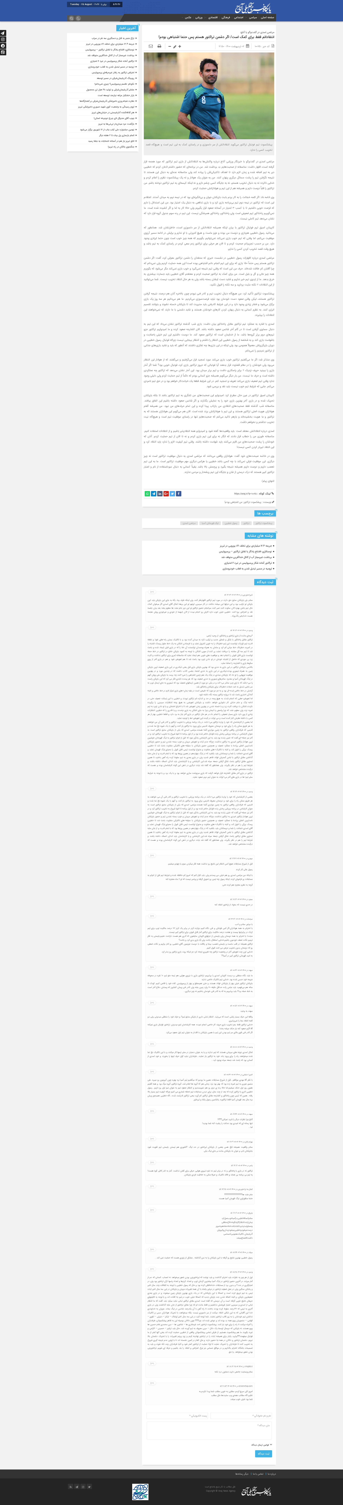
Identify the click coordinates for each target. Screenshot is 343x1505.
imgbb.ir (249, 1366)
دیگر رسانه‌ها (241, 1474)
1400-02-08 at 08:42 (232, 1074)
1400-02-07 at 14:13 (238, 630)
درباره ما (272, 1474)
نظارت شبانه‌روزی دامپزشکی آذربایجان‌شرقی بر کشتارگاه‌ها (107, 101)
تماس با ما (258, 1474)
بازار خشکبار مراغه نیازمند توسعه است (116, 95)
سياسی (253, 17)
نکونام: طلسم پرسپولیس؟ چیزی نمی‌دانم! (114, 84)
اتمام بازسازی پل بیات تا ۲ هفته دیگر (116, 135)
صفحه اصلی (267, 17)
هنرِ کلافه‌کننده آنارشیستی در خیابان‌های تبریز (113, 112)
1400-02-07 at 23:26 (236, 919)
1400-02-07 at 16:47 (237, 858)
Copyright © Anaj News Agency (220, 1491)
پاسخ (152, 591)
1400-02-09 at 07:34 (238, 1252)
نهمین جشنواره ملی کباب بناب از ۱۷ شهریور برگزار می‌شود (107, 130)
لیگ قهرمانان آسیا (210, 523)
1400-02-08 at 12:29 (234, 1141)
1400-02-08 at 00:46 (238, 970)
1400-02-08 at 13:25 (227, 1189)
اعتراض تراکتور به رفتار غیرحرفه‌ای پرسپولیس (113, 72)
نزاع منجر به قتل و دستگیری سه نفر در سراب (113, 38)
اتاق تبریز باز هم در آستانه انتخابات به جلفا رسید (111, 141)
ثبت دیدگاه (263, 1454)
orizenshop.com (246, 1386)
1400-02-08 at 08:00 (238, 1047)
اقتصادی (213, 17)
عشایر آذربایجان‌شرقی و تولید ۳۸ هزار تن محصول (110, 90)
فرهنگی (226, 17)
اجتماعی (238, 17)
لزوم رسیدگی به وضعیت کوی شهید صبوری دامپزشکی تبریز (106, 107)
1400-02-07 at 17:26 (238, 899)
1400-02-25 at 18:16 (234, 1366)
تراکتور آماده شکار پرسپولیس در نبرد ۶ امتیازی (248, 563)
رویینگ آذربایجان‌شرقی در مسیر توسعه (115, 78)
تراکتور (246, 523)
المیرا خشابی (247, 1074)
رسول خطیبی (231, 523)
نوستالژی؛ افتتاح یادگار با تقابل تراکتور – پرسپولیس (245, 551)
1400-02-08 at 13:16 (239, 1165)
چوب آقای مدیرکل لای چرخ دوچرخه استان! (114, 118)
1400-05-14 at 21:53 (228, 1386)
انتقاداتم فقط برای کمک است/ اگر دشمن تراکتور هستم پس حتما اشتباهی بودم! (216, 37)
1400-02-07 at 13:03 (232, 595)
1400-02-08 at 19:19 (238, 1213)
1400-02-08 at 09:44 (238, 1114)
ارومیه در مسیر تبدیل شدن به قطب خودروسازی (247, 569)
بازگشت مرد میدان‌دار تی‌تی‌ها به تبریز (116, 124)
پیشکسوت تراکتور (264, 523)
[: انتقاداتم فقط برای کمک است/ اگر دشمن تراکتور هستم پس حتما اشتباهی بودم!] (150, 46)
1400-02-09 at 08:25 (238, 1272)
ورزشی (198, 17)
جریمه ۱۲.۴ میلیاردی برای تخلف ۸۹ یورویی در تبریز (246, 546)
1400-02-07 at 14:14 (238, 791)
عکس (188, 17)
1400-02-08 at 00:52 (238, 1005)
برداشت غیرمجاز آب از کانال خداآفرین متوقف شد (246, 557)
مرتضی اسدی (189, 523)
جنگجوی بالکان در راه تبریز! (121, 147)
